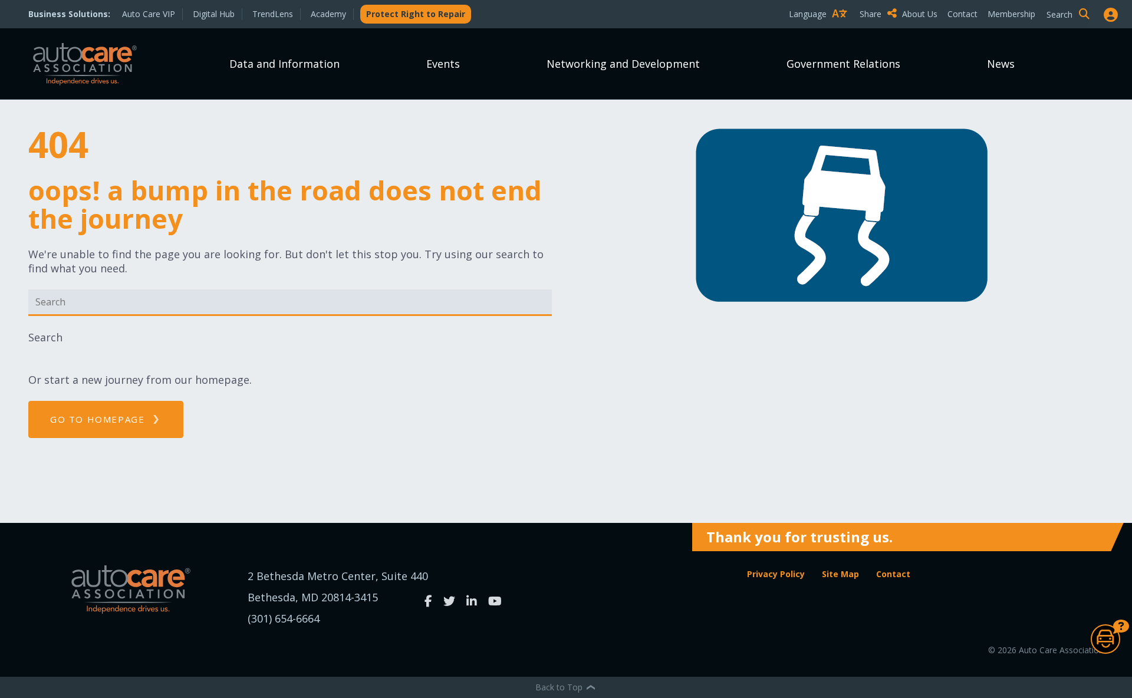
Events (443, 64)
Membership (1011, 13)
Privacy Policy (776, 574)
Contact (962, 13)
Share (872, 13)
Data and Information (284, 64)
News (1001, 64)
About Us (919, 13)
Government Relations (843, 64)
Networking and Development (623, 64)
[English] (821, 34)
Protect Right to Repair (415, 13)
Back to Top (560, 687)
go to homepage (97, 419)
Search (45, 337)
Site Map (840, 574)
